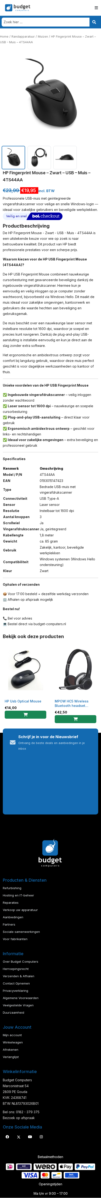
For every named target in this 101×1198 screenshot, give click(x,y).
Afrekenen (10, 1049)
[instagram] (41, 1136)
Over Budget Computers (20, 961)
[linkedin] (29, 1136)
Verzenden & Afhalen (18, 976)
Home (4, 36)
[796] (75, 719)
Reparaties (11, 902)
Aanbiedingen (13, 917)
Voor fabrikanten (15, 939)
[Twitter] (18, 1136)
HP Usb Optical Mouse (23, 701)
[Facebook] (7, 1136)
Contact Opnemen (16, 983)
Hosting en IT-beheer (18, 895)
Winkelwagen (13, 1042)
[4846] (25, 715)
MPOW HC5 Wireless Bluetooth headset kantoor (72, 705)
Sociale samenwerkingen (21, 932)
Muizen (43, 36)
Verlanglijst (11, 1057)
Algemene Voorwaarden (21, 998)
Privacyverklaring (15, 991)
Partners (9, 924)
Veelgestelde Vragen (18, 1005)
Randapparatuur (23, 36)
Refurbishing (12, 888)
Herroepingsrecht (16, 969)
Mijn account (12, 1035)
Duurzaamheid (13, 1012)
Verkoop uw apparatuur (20, 910)
